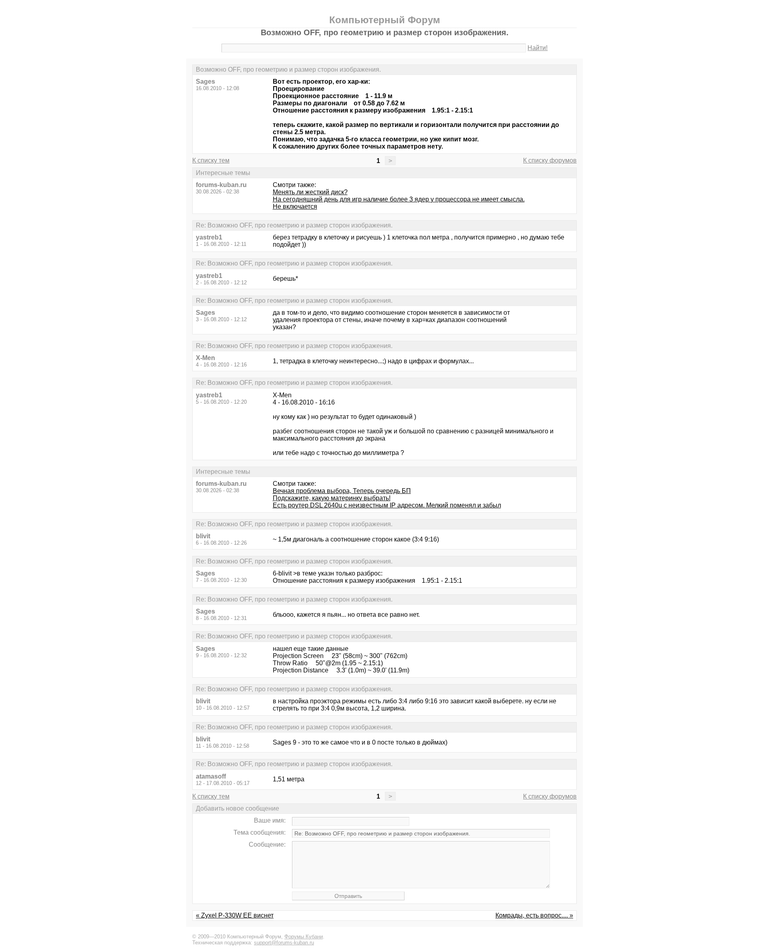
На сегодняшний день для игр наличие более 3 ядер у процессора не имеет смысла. (399, 199)
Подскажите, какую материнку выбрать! (332, 498)
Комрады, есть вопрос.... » (534, 915)
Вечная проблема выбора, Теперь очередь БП (342, 490)
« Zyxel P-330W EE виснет (235, 915)
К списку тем (210, 160)
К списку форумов (550, 160)
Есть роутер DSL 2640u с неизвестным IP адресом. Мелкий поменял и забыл (387, 505)
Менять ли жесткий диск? (310, 192)
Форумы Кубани (303, 937)
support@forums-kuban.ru (284, 943)
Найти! (537, 47)
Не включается (295, 206)
